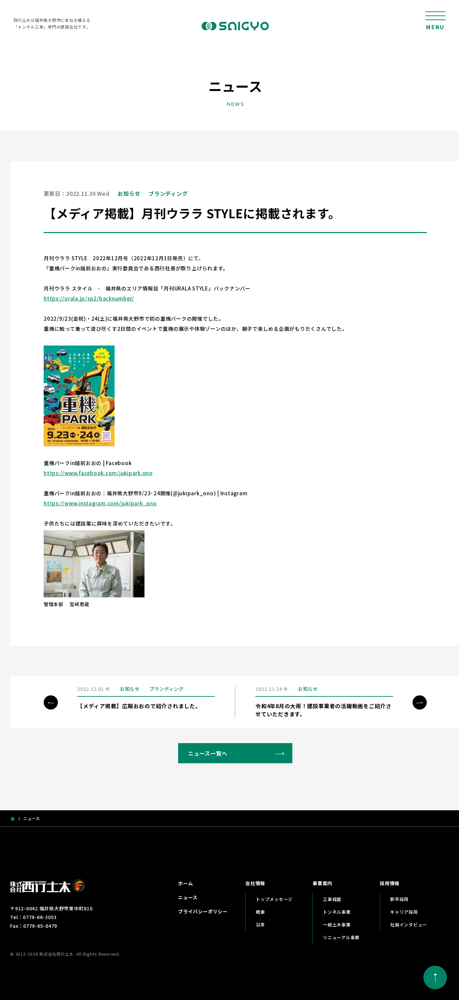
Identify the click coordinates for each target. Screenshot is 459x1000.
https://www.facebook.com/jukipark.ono (98, 472)
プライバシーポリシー (203, 911)
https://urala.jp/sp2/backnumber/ (89, 298)
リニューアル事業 (341, 937)
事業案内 (322, 883)
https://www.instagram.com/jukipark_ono (100, 503)
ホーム (185, 883)
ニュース (188, 897)
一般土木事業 (337, 924)
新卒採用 (399, 899)
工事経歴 (332, 899)
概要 (260, 912)
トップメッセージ (274, 899)
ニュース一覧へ (207, 753)
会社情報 (255, 883)
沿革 (260, 924)
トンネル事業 (337, 912)
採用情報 (390, 883)
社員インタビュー (408, 924)
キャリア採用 (404, 912)
